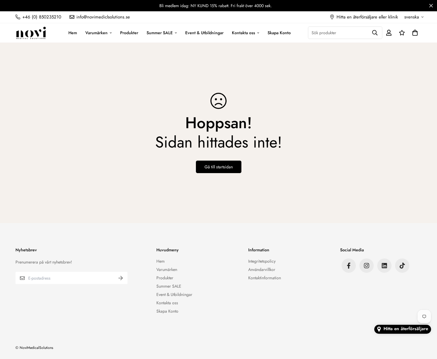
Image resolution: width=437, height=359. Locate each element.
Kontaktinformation (264, 278)
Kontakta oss (243, 32)
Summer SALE (160, 32)
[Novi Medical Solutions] (31, 33)
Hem (72, 32)
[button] (413, 32)
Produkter (129, 32)
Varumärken (96, 32)
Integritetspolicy (262, 261)
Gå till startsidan (219, 167)
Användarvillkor (261, 269)
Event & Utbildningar (204, 32)
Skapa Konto (279, 32)
